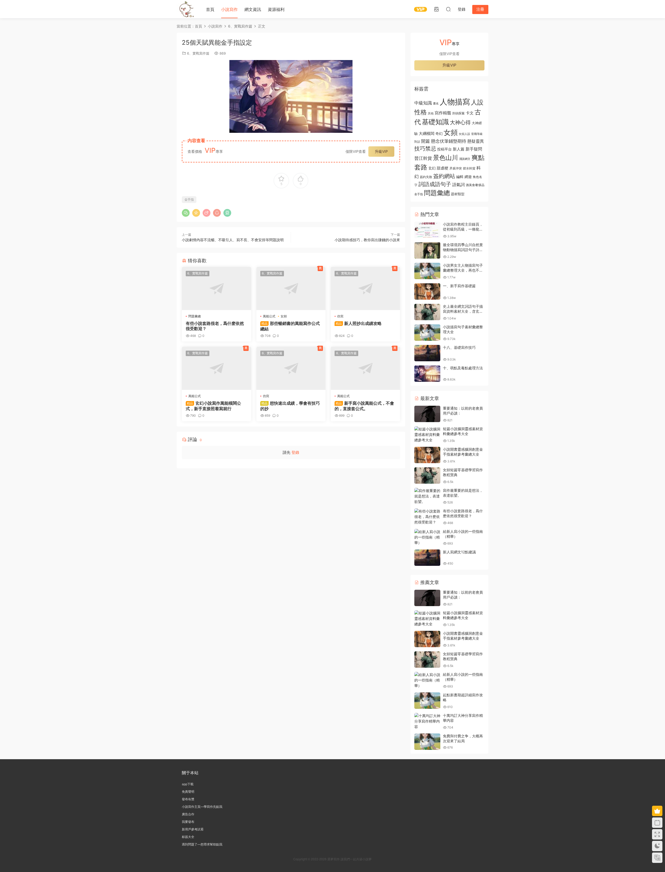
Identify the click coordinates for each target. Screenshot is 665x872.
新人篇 (458, 149)
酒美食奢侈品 (475, 185)
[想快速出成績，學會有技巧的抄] (291, 368)
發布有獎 (188, 799)
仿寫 (340, 316)
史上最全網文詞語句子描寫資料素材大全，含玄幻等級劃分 (463, 311)
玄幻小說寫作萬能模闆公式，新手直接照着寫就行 (213, 406)
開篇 (425, 141)
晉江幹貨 (423, 158)
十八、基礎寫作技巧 (459, 347)
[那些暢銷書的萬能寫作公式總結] (291, 288)
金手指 (189, 199)
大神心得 (460, 122)
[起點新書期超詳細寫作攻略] (427, 700)
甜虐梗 (442, 168)
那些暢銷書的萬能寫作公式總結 (290, 326)
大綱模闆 (426, 133)
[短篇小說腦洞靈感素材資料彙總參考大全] (427, 434)
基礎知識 (435, 122)
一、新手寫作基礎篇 (459, 286)
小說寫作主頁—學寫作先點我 (202, 807)
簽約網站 (444, 176)
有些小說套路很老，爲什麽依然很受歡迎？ (215, 326)
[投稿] (436, 9)
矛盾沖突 (455, 168)
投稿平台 (444, 149)
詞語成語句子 (434, 184)
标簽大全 (188, 837)
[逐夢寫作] (186, 9)
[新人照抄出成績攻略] (365, 288)
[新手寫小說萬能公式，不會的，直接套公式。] (365, 368)
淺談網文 (464, 159)
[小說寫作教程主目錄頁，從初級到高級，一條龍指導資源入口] (427, 230)
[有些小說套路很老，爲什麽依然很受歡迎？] (216, 288)
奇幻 (439, 133)
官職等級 (477, 134)
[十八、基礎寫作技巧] (427, 353)
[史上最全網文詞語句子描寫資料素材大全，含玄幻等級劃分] (427, 312)
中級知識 (423, 103)
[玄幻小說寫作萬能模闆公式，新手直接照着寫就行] (216, 368)
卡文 (470, 113)
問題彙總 (194, 316)
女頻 (284, 316)
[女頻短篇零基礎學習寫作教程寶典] (427, 475)
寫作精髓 (443, 112)
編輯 (459, 177)
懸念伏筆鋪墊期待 (448, 141)
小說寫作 (229, 9)
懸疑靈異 (475, 141)
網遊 (468, 177)
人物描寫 (455, 101)
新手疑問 (474, 149)
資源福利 (276, 9)
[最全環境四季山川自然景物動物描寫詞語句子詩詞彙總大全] (427, 250)
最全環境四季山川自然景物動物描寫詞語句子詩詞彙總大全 (463, 249)
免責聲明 (188, 792)
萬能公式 (269, 316)
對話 (417, 141)
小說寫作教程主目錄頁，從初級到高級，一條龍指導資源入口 (463, 229)
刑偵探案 (458, 113)
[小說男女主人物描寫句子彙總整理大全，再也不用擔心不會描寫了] (427, 271)
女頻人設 (464, 134)
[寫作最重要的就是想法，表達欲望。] (427, 496)
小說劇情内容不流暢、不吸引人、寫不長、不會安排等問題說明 (233, 240)
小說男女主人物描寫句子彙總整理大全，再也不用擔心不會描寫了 (463, 270)
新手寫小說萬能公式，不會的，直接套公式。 (364, 406)
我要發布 (188, 822)
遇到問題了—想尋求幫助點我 (202, 844)
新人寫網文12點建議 (459, 552)
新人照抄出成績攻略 (359, 323)
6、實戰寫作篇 (198, 53)
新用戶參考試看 (193, 829)
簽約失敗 (426, 177)
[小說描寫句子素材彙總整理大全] (427, 332)
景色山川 (445, 157)
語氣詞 (458, 184)
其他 (431, 113)
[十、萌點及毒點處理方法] (427, 373)
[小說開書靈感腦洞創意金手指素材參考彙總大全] (427, 455)
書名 (436, 103)
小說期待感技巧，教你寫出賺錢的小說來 (367, 240)
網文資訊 (252, 9)
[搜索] (448, 9)
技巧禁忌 (425, 148)
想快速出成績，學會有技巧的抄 (290, 406)
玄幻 (432, 168)
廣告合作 (188, 814)
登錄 (295, 452)
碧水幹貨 (469, 168)
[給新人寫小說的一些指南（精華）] (427, 537)
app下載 (188, 784)
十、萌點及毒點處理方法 (463, 368)
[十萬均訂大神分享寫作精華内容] (427, 721)
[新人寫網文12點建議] (427, 557)
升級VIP (381, 151)
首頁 (210, 9)
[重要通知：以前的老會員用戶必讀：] (427, 414)
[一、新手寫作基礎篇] (427, 291)
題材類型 (457, 194)
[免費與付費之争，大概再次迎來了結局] (427, 741)
